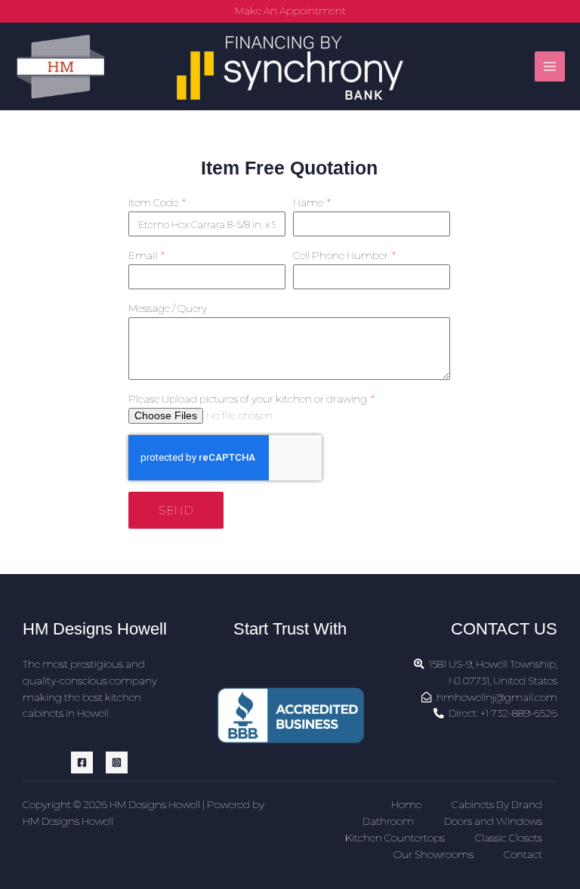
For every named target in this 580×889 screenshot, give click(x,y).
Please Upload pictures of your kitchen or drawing (248, 399)
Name (309, 202)
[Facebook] (82, 762)
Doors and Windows (493, 821)
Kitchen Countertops (395, 838)
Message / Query (167, 308)
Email (143, 255)
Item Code (154, 202)
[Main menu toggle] (550, 66)
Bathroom (388, 821)
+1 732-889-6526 (518, 713)
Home (406, 804)
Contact (523, 854)
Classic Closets (508, 838)
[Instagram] (117, 762)
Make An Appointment (290, 11)
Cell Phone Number (341, 255)
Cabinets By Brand (497, 804)
